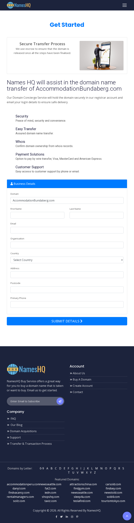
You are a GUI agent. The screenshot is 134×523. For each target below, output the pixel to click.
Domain (14, 193)
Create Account (83, 386)
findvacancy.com (19, 492)
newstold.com (113, 492)
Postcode (15, 283)
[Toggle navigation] (124, 5)
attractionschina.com (83, 484)
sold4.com (113, 497)
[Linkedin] (66, 516)
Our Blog (16, 425)
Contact (78, 392)
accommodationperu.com (23, 484)
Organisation (17, 238)
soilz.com (19, 501)
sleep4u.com (82, 497)
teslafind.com (81, 501)
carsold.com (113, 484)
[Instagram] (72, 516)
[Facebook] (56, 516)
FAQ (13, 419)
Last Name (75, 208)
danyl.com (19, 488)
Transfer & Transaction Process (31, 444)
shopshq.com (50, 497)
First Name (16, 208)
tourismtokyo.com (113, 501)
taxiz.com (50, 501)
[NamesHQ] (26, 369)
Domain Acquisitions (23, 431)
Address (14, 268)
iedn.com (50, 492)
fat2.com (50, 488)
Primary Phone (18, 298)
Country (14, 253)
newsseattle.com (50, 484)
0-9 (42, 468)
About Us (79, 373)
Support (15, 437)
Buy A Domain (82, 379)
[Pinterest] (77, 516)
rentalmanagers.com (20, 497)
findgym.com (82, 488)
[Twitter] (61, 516)
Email (13, 223)
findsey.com (113, 488)
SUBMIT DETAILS (65, 321)
